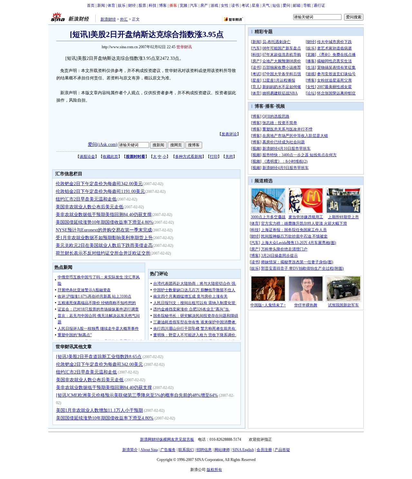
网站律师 (222, 449)
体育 (111, 5)
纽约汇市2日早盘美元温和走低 (86, 199)
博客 (163, 5)
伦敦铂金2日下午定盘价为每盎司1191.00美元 (100, 191)
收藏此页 (110, 156)
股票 (142, 5)
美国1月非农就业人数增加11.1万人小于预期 (99, 410)
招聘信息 (204, 449)
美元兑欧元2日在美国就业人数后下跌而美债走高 (104, 245)
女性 (225, 5)
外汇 (124, 19)
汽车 (194, 5)
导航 (307, 5)
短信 (276, 5)
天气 (266, 5)
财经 (132, 5)
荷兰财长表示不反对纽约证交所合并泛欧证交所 (103, 253)
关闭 (229, 156)
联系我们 (186, 449)
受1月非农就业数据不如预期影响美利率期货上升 (104, 237)
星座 (255, 5)
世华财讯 (184, 47)
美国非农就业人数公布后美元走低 (89, 206)
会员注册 (264, 449)
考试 (245, 5)
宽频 (183, 5)
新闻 (101, 5)
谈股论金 (87, 156)
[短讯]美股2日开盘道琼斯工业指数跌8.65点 (99, 356)
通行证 (319, 5)
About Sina (149, 449)
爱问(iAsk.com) (102, 144)
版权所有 (214, 469)
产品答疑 (282, 449)
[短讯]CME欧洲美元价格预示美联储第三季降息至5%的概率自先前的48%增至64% (137, 395)
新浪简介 (130, 449)
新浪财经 (108, 19)
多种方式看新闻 (188, 156)
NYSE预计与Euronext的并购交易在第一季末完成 (104, 230)
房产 (204, 5)
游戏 (214, 5)
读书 (235, 5)
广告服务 (168, 449)
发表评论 (229, 134)
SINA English (243, 449)
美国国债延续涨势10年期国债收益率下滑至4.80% (104, 222)
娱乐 (122, 5)
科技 (152, 5)
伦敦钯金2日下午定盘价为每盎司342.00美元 (99, 183)
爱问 (286, 5)
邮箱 (297, 5)
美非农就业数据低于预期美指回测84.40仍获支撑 (104, 214)
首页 (91, 5)
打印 (214, 156)
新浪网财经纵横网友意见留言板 (167, 439)
